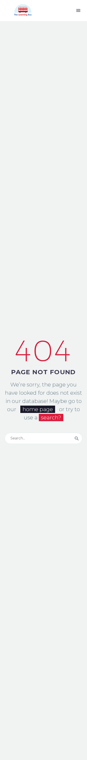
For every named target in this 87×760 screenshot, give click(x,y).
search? (51, 417)
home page (38, 409)
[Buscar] (76, 438)
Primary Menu (78, 10)
